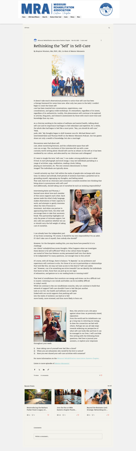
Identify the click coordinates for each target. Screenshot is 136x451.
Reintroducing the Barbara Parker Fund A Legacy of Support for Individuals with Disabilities (38, 408)
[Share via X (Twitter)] (39, 369)
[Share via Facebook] (35, 369)
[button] (109, 27)
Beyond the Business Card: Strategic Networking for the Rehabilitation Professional (97, 408)
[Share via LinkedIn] (44, 369)
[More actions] (101, 40)
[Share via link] (48, 369)
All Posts (27, 27)
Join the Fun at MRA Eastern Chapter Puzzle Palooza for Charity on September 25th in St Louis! (67, 408)
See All (109, 386)
